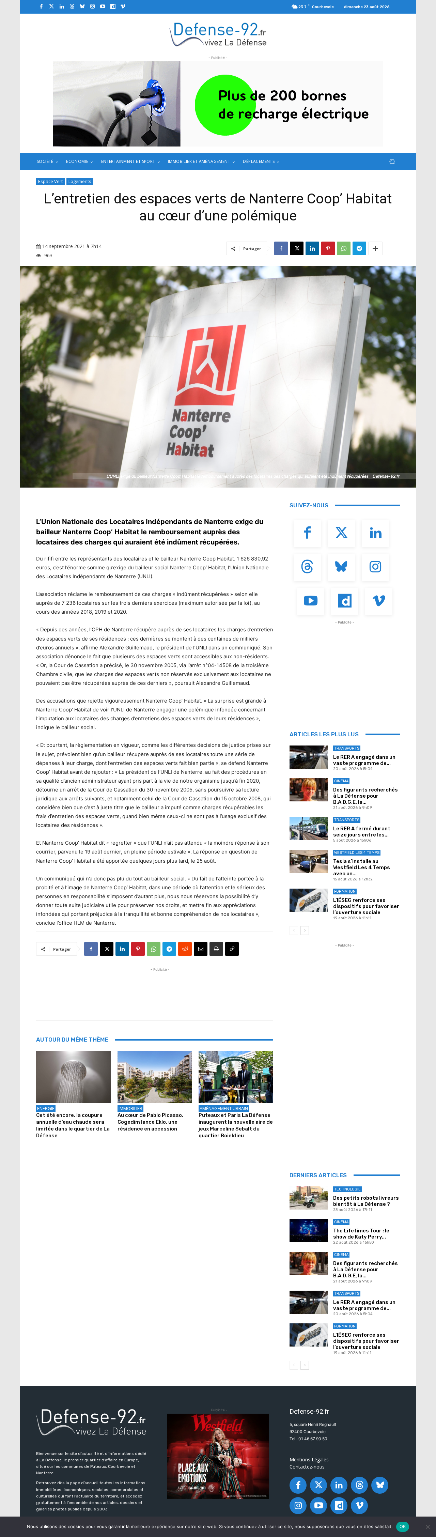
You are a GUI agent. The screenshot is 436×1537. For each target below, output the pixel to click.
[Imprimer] (216, 949)
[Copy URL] (232, 949)
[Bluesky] (82, 7)
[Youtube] (102, 7)
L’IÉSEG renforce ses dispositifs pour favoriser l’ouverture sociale (366, 906)
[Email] (200, 949)
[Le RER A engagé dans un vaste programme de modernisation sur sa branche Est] (309, 757)
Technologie (347, 1189)
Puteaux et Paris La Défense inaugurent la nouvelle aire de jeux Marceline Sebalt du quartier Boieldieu (236, 1125)
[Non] (427, 1526)
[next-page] (304, 930)
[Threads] (72, 7)
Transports (346, 748)
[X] (296, 248)
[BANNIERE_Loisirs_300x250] (218, 1456)
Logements (79, 181)
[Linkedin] (62, 7)
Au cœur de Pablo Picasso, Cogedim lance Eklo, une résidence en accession (150, 1122)
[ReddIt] (185, 949)
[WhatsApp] (344, 248)
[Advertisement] (160, 988)
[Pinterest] (328, 248)
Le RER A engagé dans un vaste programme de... (364, 760)
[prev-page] (294, 930)
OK (403, 1526)
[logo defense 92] (218, 33)
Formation (345, 891)
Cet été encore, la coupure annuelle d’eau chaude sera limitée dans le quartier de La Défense (73, 1125)
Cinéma (341, 781)
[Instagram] (92, 7)
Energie (45, 1108)
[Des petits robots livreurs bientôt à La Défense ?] (309, 1198)
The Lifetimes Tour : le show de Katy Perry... (361, 1234)
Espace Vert (50, 181)
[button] (392, 162)
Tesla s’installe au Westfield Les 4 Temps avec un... (361, 867)
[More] (375, 248)
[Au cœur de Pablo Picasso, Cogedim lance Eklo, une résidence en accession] (155, 1077)
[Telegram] (359, 248)
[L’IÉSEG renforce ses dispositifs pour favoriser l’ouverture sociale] (309, 900)
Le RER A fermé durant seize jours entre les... (361, 832)
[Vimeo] (123, 7)
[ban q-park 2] (218, 104)
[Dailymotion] (113, 7)
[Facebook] (41, 7)
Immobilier (130, 1108)
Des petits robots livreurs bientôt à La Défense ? (366, 1201)
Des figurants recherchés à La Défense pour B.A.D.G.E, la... (365, 796)
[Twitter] (51, 7)
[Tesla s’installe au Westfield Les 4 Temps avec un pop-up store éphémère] (309, 861)
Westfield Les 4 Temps (356, 852)
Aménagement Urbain (224, 1108)
